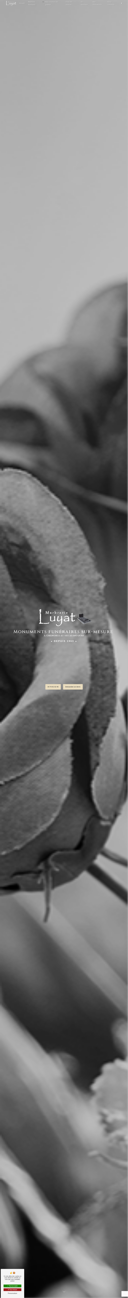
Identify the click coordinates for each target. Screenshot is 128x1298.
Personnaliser (12, 1293)
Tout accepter (13, 1286)
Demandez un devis (72, 687)
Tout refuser (13, 1289)
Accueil (22, 3)
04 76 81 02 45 (53, 687)
